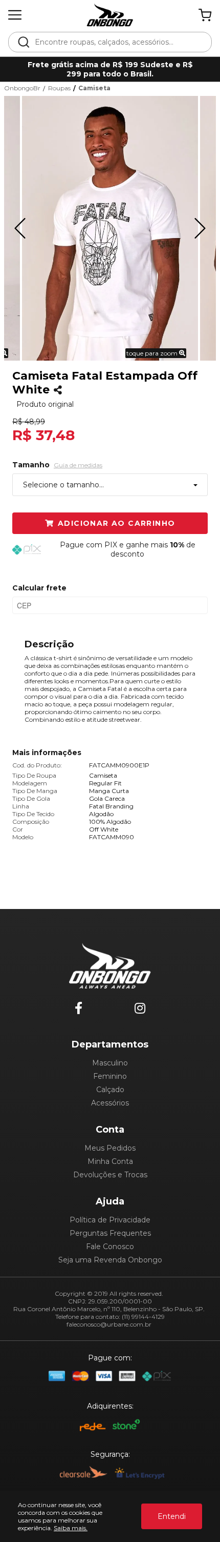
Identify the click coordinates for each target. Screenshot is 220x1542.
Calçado (110, 1089)
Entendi (172, 1516)
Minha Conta (110, 1161)
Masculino (110, 1062)
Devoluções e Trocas (110, 1174)
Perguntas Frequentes (110, 1233)
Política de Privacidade (110, 1219)
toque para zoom (152, 353)
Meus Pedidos (110, 1148)
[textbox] (117, 42)
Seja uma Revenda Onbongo (110, 1259)
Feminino (110, 1076)
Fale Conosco (110, 1246)
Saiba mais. (70, 1528)
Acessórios (110, 1103)
